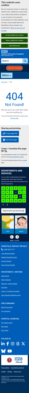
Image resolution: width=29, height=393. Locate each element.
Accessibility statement (17, 368)
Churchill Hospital (6, 261)
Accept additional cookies (14, 35)
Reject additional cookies (14, 40)
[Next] (17, 237)
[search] (25, 60)
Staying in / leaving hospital (9, 283)
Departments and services (12, 211)
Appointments (5, 276)
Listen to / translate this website (10, 291)
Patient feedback (6, 280)
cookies (24, 160)
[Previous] (12, 237)
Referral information (7, 307)
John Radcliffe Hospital (8, 253)
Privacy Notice (5, 368)
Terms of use (17, 371)
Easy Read (4, 287)
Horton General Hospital (8, 265)
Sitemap (9, 371)
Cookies (3, 371)
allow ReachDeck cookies (16, 157)
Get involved (4, 330)
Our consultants (5, 311)
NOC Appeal (4, 326)
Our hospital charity (6, 323)
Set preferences (14, 46)
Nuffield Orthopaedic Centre (9, 257)
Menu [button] (5, 75)
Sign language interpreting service (10, 295)
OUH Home (4, 82)
